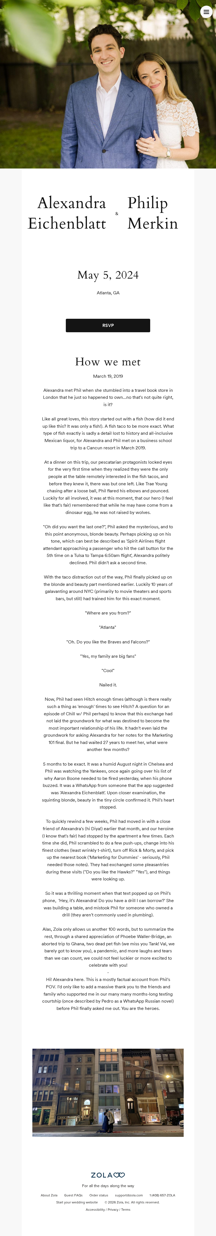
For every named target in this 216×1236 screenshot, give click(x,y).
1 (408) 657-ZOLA (162, 1195)
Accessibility (95, 1210)
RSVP (108, 325)
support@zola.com (129, 1195)
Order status (98, 1195)
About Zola (49, 1195)
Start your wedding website (77, 1202)
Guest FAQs (73, 1195)
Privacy (113, 1210)
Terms (125, 1210)
